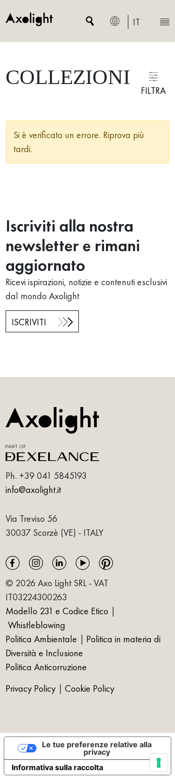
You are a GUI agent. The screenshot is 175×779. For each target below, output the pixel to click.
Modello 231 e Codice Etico (57, 611)
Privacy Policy (32, 688)
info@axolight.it (33, 490)
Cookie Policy (89, 688)
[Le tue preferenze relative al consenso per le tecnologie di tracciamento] (159, 763)
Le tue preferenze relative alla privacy (97, 748)
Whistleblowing (36, 625)
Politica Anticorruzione (46, 667)
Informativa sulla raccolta (57, 767)
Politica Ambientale (41, 639)
